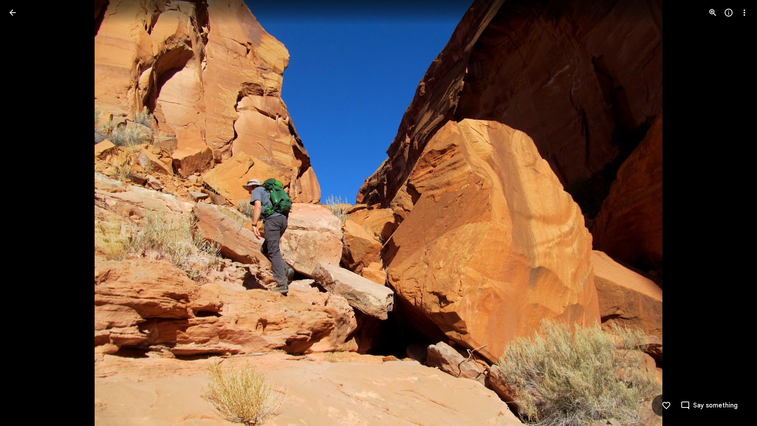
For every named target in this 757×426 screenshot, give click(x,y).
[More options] (744, 13)
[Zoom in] (713, 13)
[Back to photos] (12, 12)
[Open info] (728, 13)
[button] (22, 213)
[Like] (666, 405)
